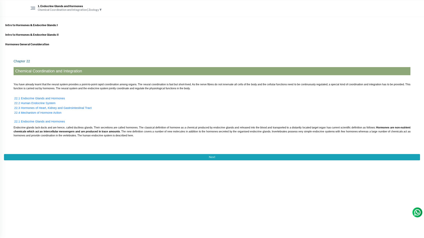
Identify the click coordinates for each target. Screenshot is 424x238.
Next (212, 157)
